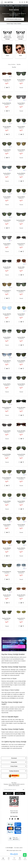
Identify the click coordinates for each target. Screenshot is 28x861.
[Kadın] (7, 49)
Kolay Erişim (14, 766)
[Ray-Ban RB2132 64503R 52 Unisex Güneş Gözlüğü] (6, 167)
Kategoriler (14, 762)
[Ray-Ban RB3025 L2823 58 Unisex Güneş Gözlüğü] (21, 120)
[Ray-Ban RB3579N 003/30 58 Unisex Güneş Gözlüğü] (6, 308)
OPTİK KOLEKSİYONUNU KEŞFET (14, 19)
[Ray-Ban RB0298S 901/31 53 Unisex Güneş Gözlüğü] (21, 354)
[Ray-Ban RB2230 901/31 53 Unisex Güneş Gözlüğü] (21, 378)
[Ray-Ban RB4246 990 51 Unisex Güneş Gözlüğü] (6, 97)
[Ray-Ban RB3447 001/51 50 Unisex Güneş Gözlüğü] (21, 308)
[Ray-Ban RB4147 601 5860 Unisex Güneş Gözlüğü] (21, 471)
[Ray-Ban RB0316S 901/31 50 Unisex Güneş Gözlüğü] (21, 542)
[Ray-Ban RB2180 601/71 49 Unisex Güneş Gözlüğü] (6, 214)
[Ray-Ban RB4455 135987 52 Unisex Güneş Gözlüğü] (6, 425)
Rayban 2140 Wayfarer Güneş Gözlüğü (7, 37)
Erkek (20, 55)
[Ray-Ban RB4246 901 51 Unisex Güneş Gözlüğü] (6, 471)
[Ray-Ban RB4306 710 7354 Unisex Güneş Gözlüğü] (6, 284)
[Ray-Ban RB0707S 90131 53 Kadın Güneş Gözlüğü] (6, 354)
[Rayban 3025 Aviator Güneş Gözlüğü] (20, 33)
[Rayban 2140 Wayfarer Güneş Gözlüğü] (7, 33)
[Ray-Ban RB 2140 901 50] (21, 214)
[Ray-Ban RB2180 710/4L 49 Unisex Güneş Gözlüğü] (21, 518)
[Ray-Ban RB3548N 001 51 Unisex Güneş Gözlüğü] (6, 120)
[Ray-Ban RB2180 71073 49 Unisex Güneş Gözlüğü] (21, 143)
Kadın (7, 55)
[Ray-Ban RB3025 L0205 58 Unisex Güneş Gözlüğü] (21, 190)
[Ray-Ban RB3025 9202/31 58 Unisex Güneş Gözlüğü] (21, 495)
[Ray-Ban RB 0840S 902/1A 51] (21, 425)
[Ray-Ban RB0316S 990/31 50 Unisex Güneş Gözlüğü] (21, 167)
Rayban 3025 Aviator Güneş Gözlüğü (20, 37)
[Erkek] (20, 49)
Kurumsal (14, 758)
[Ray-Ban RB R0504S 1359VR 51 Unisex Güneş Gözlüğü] (6, 448)
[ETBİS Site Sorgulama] (14, 801)
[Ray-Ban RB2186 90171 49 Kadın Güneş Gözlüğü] (21, 331)
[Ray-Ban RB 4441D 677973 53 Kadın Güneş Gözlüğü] (6, 73)
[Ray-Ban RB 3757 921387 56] (21, 237)
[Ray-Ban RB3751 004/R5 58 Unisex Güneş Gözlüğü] (6, 378)
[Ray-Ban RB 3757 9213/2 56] (21, 612)
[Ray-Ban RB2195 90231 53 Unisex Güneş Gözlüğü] (6, 143)
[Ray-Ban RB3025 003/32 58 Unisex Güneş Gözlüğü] (21, 565)
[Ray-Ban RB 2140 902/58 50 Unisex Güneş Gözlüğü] (6, 589)
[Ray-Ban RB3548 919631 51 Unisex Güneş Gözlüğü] (6, 495)
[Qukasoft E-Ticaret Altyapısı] (14, 854)
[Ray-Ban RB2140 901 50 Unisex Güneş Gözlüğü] (6, 401)
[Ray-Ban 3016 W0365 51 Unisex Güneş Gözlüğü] (6, 612)
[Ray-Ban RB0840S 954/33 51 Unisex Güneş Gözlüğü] (6, 542)
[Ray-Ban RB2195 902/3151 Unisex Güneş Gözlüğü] (6, 518)
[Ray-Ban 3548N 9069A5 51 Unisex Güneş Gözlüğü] (21, 261)
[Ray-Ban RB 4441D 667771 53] (21, 401)
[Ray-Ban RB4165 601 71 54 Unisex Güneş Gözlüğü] (21, 284)
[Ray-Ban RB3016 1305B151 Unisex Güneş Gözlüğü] (6, 237)
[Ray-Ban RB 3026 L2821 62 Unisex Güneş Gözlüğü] (21, 448)
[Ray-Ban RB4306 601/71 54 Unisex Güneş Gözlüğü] (6, 190)
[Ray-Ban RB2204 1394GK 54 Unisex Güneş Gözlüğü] (6, 331)
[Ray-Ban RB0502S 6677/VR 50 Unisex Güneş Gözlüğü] (21, 73)
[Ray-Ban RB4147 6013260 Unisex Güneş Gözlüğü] (21, 97)
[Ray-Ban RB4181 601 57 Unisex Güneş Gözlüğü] (6, 565)
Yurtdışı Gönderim (14, 771)
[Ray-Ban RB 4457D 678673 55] (21, 589)
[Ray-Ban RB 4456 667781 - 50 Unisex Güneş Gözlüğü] (6, 261)
